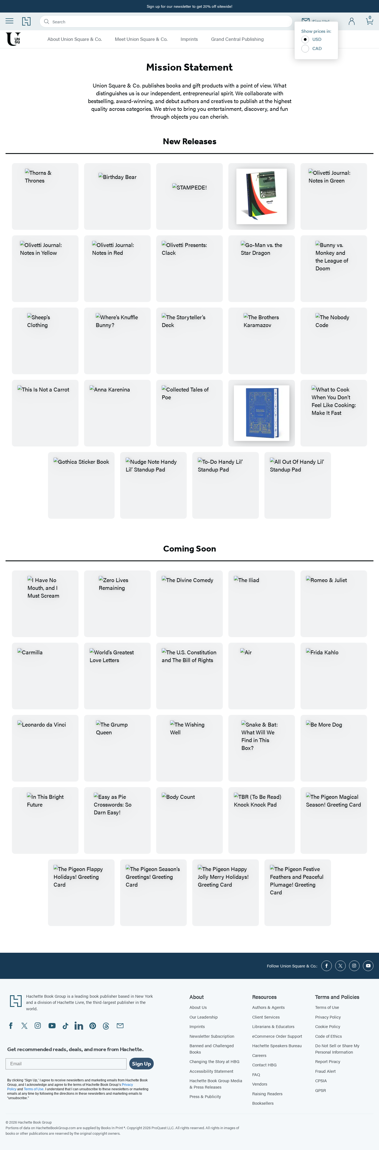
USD (317, 39)
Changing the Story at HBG (214, 1061)
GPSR (320, 1090)
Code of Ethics (328, 1036)
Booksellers (263, 1103)
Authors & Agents (268, 1007)
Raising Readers (267, 1093)
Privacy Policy (328, 1017)
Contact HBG (264, 1064)
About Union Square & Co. (74, 39)
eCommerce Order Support (277, 1036)
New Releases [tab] (189, 141)
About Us (198, 1007)
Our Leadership (204, 1017)
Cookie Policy (327, 1026)
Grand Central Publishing (237, 39)
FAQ (256, 1074)
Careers (259, 1055)
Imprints (189, 39)
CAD (317, 48)
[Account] (352, 21)
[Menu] (9, 20)
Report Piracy (327, 1061)
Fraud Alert (325, 1071)
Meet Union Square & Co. (141, 39)
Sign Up (141, 1063)
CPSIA (321, 1080)
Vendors (259, 1084)
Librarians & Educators (273, 1026)
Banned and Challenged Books (212, 1048)
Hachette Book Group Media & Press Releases (216, 1083)
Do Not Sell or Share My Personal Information (337, 1048)
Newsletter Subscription (212, 1036)
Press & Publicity (205, 1096)
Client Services (266, 1017)
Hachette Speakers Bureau (277, 1045)
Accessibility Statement (211, 1071)
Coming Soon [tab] (189, 548)
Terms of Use (327, 1007)
